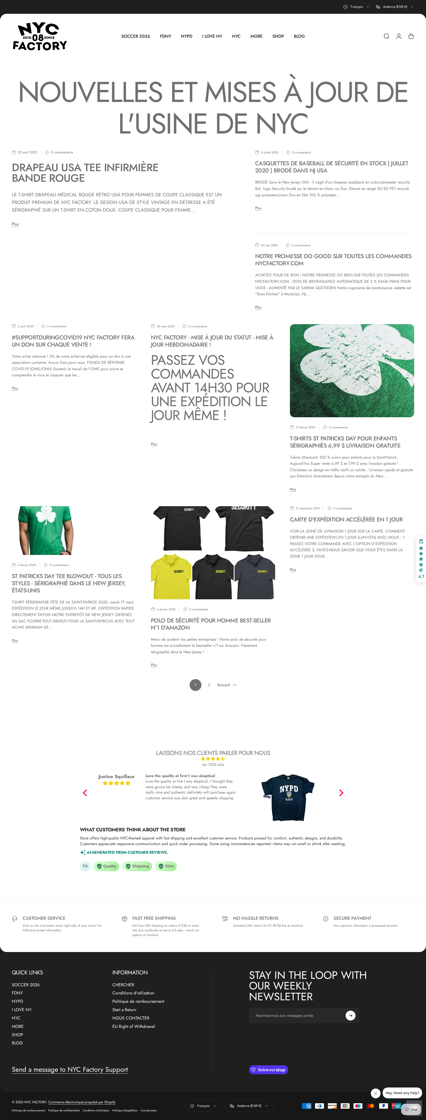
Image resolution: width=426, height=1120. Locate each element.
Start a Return (124, 1010)
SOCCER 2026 (26, 985)
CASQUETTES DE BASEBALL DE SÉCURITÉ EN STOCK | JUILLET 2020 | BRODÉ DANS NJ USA (331, 167)
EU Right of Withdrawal (133, 1026)
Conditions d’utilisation (96, 1110)
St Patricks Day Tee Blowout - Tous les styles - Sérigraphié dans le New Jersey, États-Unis (69, 583)
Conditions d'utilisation (133, 993)
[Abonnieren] (350, 1015)
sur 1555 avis (213, 764)
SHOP (17, 1035)
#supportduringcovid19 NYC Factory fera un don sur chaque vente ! (73, 341)
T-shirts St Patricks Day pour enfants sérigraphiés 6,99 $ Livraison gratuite (345, 442)
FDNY (17, 993)
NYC (16, 1018)
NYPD (17, 1001)
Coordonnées (149, 1110)
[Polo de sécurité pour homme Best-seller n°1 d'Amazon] (213, 552)
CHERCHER (123, 985)
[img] (213, 759)
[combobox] (356, 7)
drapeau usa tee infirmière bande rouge (85, 173)
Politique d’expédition (125, 1110)
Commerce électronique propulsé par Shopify (81, 1102)
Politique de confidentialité (64, 1110)
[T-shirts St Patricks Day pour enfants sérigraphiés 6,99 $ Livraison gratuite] (352, 370)
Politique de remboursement (138, 1001)
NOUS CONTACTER (130, 1018)
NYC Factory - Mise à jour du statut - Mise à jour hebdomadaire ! (212, 341)
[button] (86, 792)
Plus (15, 224)
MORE (18, 1026)
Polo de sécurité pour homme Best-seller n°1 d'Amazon (211, 624)
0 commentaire (62, 152)
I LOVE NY (22, 1010)
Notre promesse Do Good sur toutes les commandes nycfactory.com (333, 259)
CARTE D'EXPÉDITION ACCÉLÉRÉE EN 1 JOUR (346, 519)
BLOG (17, 1043)
